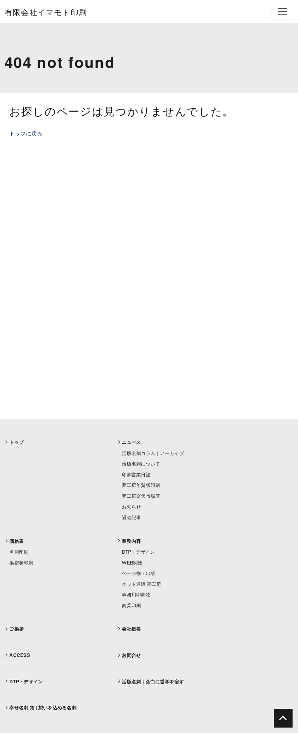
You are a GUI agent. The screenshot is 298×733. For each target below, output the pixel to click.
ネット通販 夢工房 (141, 583)
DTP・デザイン (138, 551)
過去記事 (131, 517)
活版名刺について (141, 463)
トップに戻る (26, 133)
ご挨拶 (16, 628)
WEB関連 (132, 562)
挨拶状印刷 (21, 562)
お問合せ (131, 654)
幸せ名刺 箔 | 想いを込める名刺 (42, 707)
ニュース (131, 441)
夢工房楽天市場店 (141, 495)
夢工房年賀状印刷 (141, 484)
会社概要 (131, 628)
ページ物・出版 (138, 573)
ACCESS (19, 654)
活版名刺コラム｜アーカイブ (153, 453)
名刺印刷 (18, 551)
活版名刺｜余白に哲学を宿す (153, 681)
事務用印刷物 (136, 594)
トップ (16, 441)
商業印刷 (131, 605)
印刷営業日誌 (136, 474)
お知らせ (131, 506)
